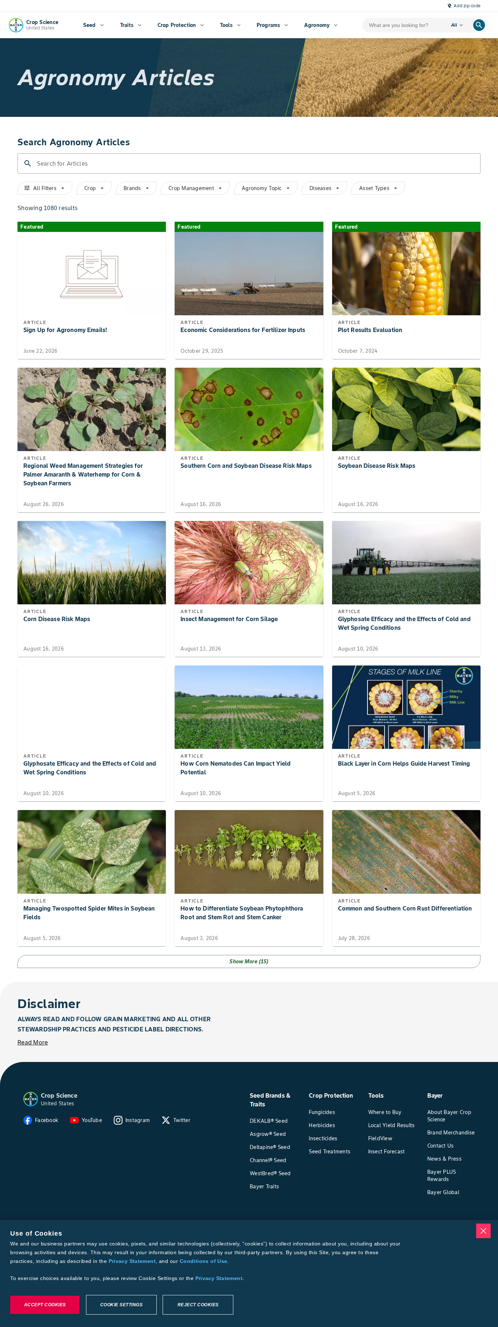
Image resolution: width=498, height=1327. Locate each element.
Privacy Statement (132, 1261)
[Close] (483, 1231)
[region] (249, 1273)
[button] (30, 1099)
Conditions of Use (203, 1261)
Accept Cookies (45, 1304)
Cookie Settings (121, 1304)
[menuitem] (93, 25)
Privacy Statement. (219, 1278)
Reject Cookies (198, 1304)
